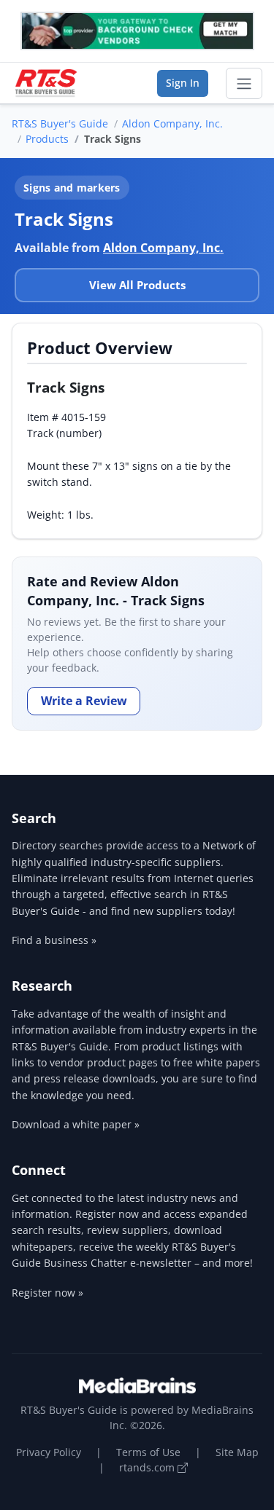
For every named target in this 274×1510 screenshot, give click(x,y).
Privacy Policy (48, 1452)
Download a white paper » (76, 1124)
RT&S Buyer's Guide (60, 123)
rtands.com (148, 1467)
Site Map (237, 1452)
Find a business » (54, 940)
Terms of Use (148, 1452)
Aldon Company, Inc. (172, 123)
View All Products (137, 285)
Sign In (182, 83)
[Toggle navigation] (244, 84)
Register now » (47, 1292)
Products (47, 139)
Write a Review (84, 701)
